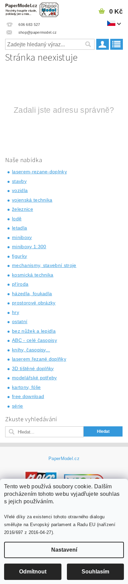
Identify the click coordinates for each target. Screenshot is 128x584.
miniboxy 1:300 (29, 246)
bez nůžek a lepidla (34, 331)
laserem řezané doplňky (39, 359)
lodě (17, 218)
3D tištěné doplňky (33, 368)
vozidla (20, 190)
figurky (19, 256)
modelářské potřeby (34, 377)
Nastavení (64, 550)
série (17, 406)
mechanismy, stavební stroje (44, 265)
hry (15, 312)
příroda (20, 284)
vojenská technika (32, 200)
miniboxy (22, 237)
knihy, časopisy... (31, 349)
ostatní (19, 321)
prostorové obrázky (34, 302)
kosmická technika (32, 275)
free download (28, 396)
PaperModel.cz (64, 458)
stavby (19, 181)
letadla (19, 228)
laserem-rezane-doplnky (39, 171)
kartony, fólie (26, 387)
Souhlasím (95, 571)
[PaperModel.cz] (32, 9)
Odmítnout (32, 571)
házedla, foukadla (32, 293)
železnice (22, 209)
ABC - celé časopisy (34, 340)
